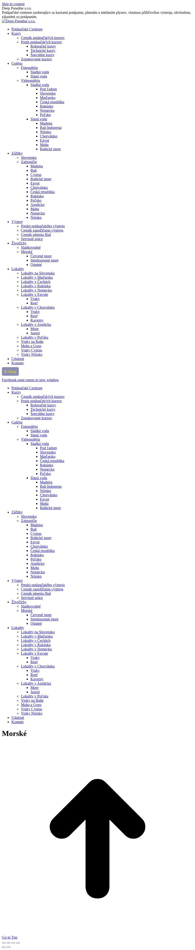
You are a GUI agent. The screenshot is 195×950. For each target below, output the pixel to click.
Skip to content (13, 4)
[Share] (8, 943)
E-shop (10, 371)
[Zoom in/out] (18, 943)
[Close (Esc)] (4, 943)
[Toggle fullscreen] (13, 943)
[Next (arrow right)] (8, 947)
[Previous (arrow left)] (4, 947)
